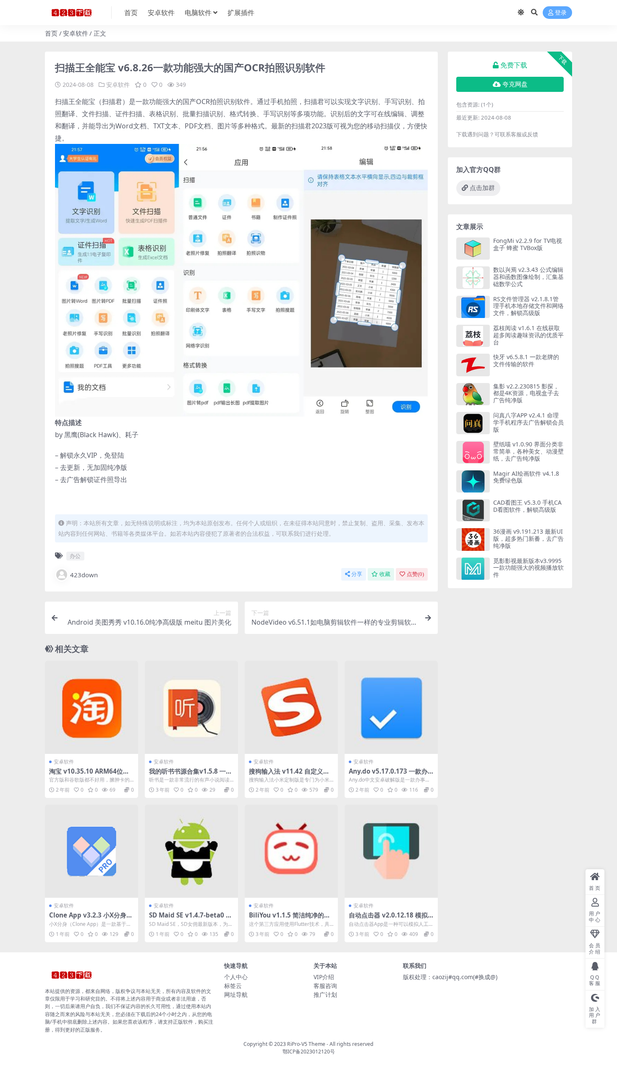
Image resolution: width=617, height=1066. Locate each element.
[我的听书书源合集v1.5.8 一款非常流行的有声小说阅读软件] (191, 707)
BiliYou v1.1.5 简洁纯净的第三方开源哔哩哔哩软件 (289, 919)
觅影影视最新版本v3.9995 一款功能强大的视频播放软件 (528, 568)
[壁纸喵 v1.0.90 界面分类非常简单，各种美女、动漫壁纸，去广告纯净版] (473, 452)
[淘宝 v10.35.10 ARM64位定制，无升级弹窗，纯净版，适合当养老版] (91, 707)
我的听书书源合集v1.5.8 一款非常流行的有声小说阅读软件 (190, 775)
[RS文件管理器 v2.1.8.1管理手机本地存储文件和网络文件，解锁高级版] (473, 307)
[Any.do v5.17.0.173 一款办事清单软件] (391, 707)
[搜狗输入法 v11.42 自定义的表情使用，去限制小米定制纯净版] (291, 707)
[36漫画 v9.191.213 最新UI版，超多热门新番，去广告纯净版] (473, 539)
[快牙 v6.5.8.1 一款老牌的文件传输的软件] (473, 365)
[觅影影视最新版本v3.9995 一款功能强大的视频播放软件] (473, 569)
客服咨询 (325, 986)
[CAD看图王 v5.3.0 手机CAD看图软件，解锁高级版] (473, 510)
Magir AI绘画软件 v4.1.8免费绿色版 (526, 477)
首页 (131, 12)
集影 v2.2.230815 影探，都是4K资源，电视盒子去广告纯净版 (526, 393)
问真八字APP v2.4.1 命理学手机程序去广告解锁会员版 (528, 422)
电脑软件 (198, 12)
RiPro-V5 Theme (306, 1044)
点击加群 (482, 188)
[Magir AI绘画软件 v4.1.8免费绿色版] (473, 481)
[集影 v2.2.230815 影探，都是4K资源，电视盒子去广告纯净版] (473, 394)
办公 (75, 556)
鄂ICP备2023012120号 (308, 1051)
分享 (356, 574)
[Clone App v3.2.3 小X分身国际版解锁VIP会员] (91, 851)
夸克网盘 (515, 84)
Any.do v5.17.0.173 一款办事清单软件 (388, 775)
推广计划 (325, 994)
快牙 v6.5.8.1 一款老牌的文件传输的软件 (526, 360)
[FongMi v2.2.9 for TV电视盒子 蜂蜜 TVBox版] (473, 248)
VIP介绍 (324, 977)
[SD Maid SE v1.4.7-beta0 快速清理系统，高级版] (191, 851)
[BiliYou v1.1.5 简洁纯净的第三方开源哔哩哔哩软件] (291, 851)
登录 (561, 13)
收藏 (384, 574)
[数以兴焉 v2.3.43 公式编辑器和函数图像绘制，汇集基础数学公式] (473, 277)
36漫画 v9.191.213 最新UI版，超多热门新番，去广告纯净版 (528, 538)
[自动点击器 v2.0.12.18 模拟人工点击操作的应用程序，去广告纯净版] (391, 851)
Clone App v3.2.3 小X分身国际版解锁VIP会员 (91, 919)
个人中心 (236, 977)
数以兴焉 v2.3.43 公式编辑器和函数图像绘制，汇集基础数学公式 (528, 277)
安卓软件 (161, 12)
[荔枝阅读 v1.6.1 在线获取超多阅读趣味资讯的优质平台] (473, 336)
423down (84, 575)
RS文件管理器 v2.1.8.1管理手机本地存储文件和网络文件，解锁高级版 (528, 306)
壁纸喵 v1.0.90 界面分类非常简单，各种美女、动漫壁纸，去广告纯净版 (528, 451)
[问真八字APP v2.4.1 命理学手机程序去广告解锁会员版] (473, 423)
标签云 (233, 986)
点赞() (415, 574)
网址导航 (236, 994)
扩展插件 (240, 12)
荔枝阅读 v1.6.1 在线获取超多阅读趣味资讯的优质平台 (528, 335)
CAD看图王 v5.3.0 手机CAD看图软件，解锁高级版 (527, 505)
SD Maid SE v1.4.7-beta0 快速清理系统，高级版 (190, 919)
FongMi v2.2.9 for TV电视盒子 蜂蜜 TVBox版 (527, 244)
